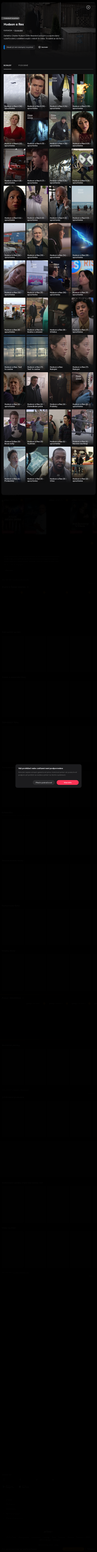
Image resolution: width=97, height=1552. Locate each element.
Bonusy (7, 65)
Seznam (44, 47)
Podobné (23, 65)
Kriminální (18, 30)
